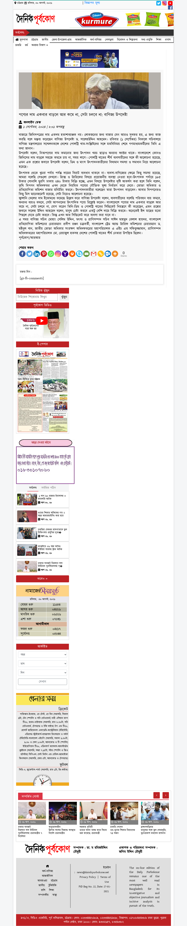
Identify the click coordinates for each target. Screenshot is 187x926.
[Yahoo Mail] (65, 254)
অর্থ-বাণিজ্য (95, 40)
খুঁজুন (64, 297)
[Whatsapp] (51, 254)
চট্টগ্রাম (34, 40)
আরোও (41, 579)
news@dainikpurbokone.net (93, 872)
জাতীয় (45, 40)
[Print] (72, 254)
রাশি (43, 890)
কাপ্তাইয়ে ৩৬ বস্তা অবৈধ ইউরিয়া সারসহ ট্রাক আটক (50, 548)
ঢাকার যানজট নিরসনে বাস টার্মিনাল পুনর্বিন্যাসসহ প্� (50, 564)
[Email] (86, 254)
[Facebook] (22, 254)
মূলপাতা (23, 40)
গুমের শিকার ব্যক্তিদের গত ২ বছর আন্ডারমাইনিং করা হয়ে (51, 514)
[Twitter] (29, 254)
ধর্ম (26, 45)
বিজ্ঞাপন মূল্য (92, 3)
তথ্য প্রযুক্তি (146, 40)
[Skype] (79, 254)
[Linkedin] (36, 254)
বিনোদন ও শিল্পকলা (127, 40)
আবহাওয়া (42, 881)
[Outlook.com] (108, 254)
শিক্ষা (158, 40)
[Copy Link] (101, 254)
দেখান (42, 681)
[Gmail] (93, 254)
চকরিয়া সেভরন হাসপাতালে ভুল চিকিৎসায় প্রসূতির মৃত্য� (52, 531)
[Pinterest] (44, 254)
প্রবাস (168, 40)
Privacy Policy (88, 877)
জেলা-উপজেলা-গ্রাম (62, 40)
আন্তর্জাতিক (81, 40)
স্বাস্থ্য (54, 895)
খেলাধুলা (109, 40)
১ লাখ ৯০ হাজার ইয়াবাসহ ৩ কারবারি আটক (52, 497)
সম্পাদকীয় (43, 895)
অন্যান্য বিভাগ (39, 45)
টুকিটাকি (52, 885)
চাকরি (18, 45)
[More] (115, 254)
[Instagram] (58, 254)
